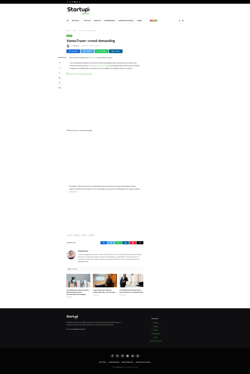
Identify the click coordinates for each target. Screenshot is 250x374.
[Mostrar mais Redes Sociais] (125, 51)
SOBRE (139, 20)
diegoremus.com (83, 261)
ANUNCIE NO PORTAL (126, 20)
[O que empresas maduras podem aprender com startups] (105, 280)
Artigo (69, 35)
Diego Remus (76, 45)
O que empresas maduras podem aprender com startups (104, 291)
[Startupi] (78, 11)
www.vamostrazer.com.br (98, 66)
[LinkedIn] (60, 78)
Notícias (102, 362)
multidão (91, 235)
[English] (151, 20)
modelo (84, 235)
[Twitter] (60, 68)
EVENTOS (97, 20)
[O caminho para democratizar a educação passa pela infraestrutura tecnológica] (78, 280)
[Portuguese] (156, 20)
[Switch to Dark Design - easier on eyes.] (180, 20)
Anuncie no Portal (143, 362)
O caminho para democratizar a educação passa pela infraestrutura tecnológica (77, 292)
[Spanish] (153, 20)
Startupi (119, 367)
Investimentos (127, 362)
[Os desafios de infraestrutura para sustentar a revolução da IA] (131, 280)
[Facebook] (60, 63)
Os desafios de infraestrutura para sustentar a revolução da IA (131, 291)
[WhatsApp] (60, 73)
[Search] (183, 20)
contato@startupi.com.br (78, 329)
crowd (69, 235)
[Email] (60, 88)
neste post (73, 192)
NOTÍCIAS (75, 20)
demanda (76, 235)
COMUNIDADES (109, 20)
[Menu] (68, 20)
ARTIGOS (87, 20)
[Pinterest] (60, 83)
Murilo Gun (92, 58)
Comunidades (113, 362)
